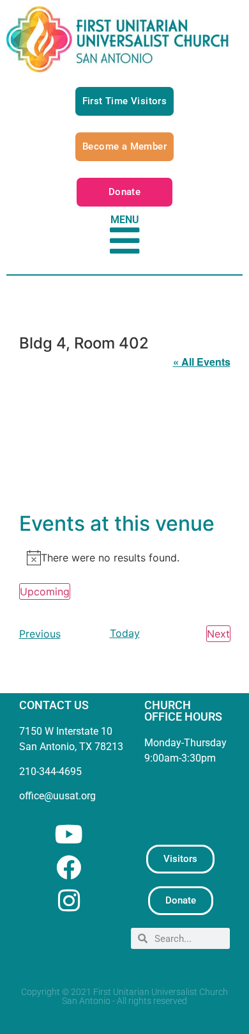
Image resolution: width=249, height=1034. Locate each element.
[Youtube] (68, 834)
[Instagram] (68, 900)
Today (125, 633)
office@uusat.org (57, 796)
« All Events (201, 361)
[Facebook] (68, 867)
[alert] (124, 557)
